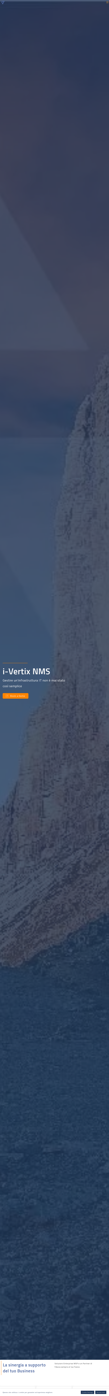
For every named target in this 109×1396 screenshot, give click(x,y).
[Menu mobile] (107, 2)
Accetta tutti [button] (101, 1392)
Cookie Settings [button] (87, 1392)
